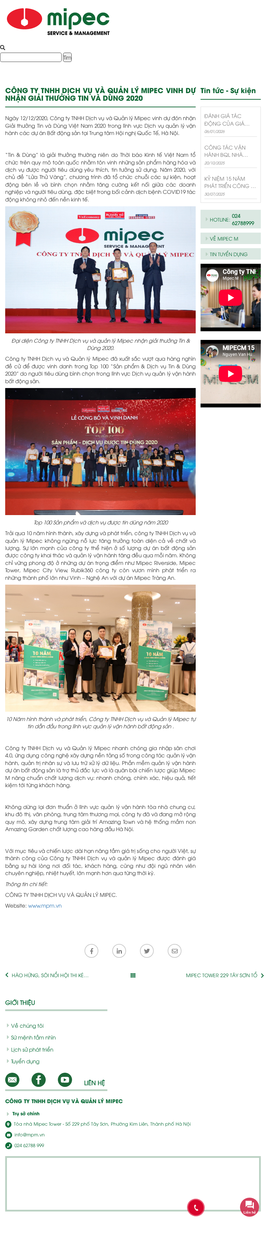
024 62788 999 (28, 1145)
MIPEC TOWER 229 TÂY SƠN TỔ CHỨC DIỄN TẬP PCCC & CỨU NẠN (217, 975)
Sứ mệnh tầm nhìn (33, 1037)
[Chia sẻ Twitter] (147, 950)
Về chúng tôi (27, 1025)
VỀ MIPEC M (224, 238)
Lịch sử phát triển (32, 1049)
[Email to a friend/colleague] (174, 950)
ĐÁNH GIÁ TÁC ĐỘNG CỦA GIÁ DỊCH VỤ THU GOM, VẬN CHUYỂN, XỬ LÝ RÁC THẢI (229, 119)
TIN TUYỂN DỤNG (229, 254)
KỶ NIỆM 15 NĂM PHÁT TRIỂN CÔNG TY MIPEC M (230, 182)
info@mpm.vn (29, 1134)
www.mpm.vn (45, 905)
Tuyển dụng (25, 1060)
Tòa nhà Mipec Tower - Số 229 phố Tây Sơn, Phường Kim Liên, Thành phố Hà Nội (101, 1123)
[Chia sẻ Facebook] (91, 950)
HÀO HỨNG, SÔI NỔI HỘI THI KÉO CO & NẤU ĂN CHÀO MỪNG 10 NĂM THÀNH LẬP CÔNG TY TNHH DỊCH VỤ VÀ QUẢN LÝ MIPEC (50, 975)
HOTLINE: (232, 219)
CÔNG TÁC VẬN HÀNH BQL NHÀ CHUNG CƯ (225, 151)
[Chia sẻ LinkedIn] (119, 950)
